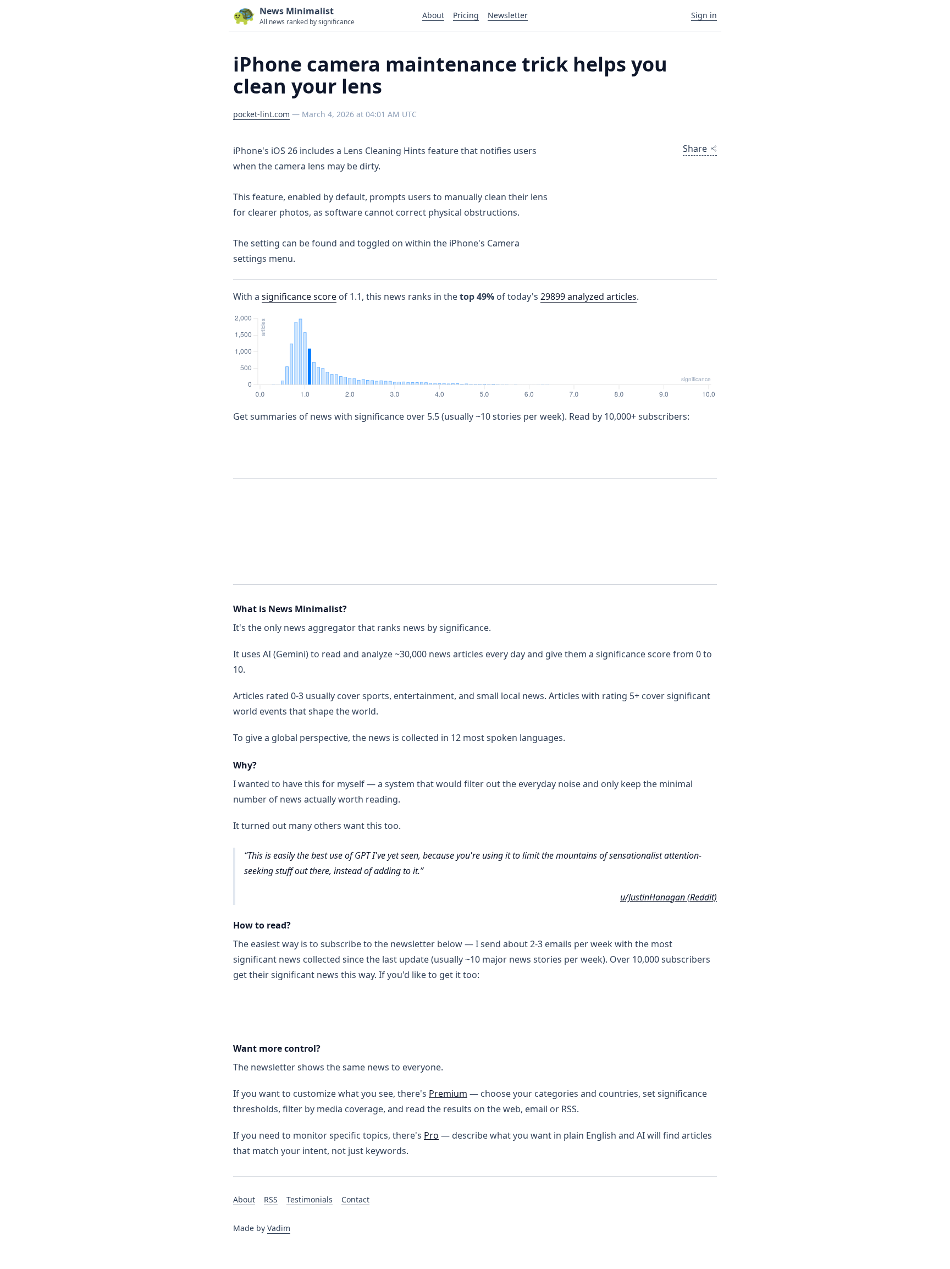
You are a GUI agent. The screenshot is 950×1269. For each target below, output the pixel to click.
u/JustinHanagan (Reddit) (668, 897)
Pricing (466, 15)
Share (695, 148)
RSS (271, 1199)
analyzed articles (588, 296)
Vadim (278, 1228)
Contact (355, 1199)
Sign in (704, 15)
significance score (299, 296)
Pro (431, 1135)
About (433, 15)
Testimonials (309, 1199)
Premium (448, 1093)
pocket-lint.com (261, 114)
